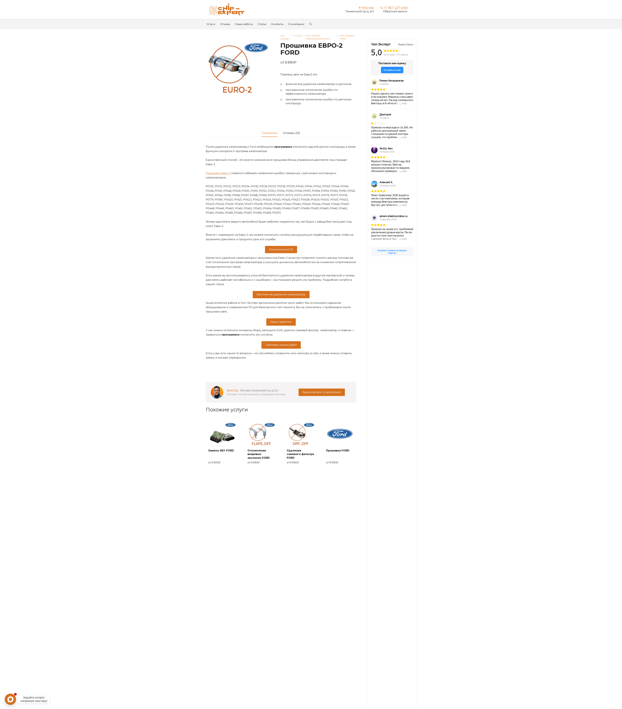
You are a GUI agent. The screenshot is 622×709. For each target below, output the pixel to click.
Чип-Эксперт (285, 37)
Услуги (211, 24)
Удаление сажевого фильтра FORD (300, 454)
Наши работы (244, 24)
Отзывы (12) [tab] (291, 133)
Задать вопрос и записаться (322, 392)
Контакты (277, 24)
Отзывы (225, 24)
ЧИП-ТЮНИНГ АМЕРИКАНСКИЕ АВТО (318, 37)
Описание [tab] (269, 133)
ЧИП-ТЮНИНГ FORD (347, 37)
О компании (296, 24)
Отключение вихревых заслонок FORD (259, 454)
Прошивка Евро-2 (218, 173)
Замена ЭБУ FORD (221, 450)
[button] (311, 24)
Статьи (262, 24)
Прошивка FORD (337, 450)
